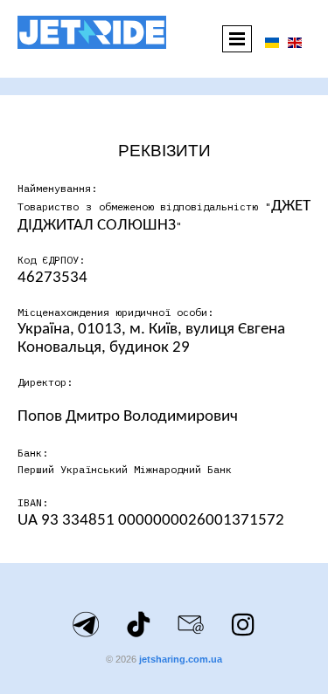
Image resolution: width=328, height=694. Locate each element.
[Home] (91, 32)
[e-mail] (191, 624)
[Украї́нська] (272, 41)
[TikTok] (138, 624)
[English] (294, 41)
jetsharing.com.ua (180, 659)
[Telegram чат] (86, 624)
